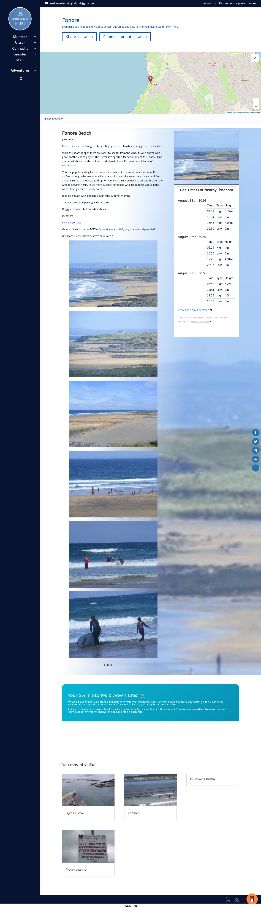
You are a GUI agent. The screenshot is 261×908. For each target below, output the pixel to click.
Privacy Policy (130, 905)
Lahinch (134, 813)
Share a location (79, 36)
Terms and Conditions (200, 322)
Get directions (55, 118)
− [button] (256, 106)
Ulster (20, 43)
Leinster (20, 55)
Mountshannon (77, 869)
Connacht (20, 49)
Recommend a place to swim (237, 3)
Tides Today (198, 317)
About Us (210, 3)
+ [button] (256, 101)
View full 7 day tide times (193, 310)
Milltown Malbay (202, 779)
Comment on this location (125, 36)
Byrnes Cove (75, 813)
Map (20, 60)
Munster (20, 37)
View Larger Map (71, 222)
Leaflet (229, 112)
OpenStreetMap (242, 112)
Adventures (20, 71)
